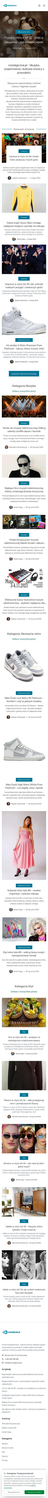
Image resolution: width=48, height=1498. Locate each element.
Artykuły (6, 1369)
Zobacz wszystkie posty (24, 391)
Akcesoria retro (24, 32)
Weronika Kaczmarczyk (11, 1424)
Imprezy (24, 151)
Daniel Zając (6, 1432)
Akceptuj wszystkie (34, 1492)
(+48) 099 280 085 (12, 1359)
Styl (24, 1032)
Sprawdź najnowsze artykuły (24, 374)
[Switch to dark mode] (39, 5)
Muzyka (24, 423)
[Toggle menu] (44, 5)
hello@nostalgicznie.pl (13, 1363)
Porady (24, 217)
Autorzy (6, 1418)
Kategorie (7, 1438)
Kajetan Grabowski (9, 1428)
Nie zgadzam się (14, 1492)
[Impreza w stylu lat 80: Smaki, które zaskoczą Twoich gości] (24, 148)
